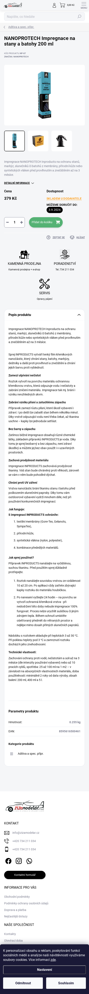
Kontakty (10, 934)
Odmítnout (23, 983)
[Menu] (84, 5)
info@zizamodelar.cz (25, 832)
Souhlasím (66, 983)
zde (53, 960)
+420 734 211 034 (24, 841)
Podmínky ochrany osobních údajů (26, 903)
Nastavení (44, 970)
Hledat (79, 16)
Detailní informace (17, 183)
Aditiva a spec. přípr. (31, 753)
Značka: (16, 56)
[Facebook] (7, 860)
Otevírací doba (13, 940)
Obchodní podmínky (17, 896)
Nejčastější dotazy (16, 916)
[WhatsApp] (28, 860)
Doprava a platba (15, 910)
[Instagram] (18, 860)
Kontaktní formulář (25, 875)
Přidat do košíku (42, 222)
